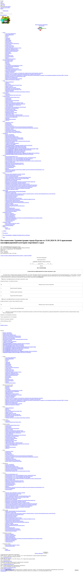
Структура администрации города (12, 97)
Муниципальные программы (11, 139)
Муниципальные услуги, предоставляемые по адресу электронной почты (20, 157)
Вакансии (7, 62)
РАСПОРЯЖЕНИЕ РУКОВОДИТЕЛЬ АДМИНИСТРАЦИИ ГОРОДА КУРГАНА (22, 153)
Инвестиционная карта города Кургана (13, 198)
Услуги (4, 155)
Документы (5, 133)
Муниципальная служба (8, 59)
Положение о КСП (9, 122)
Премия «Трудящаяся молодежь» (12, 50)
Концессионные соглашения (11, 180)
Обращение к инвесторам (10, 192)
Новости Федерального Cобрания (12, 79)
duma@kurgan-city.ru (7, 561)
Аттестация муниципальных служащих (13, 69)
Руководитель (8, 123)
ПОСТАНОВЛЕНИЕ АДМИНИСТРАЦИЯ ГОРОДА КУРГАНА (18, 145)
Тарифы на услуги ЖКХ (10, 144)
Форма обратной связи (10, 207)
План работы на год (9, 125)
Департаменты (8, 99)
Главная (4, 230)
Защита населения (9, 105)
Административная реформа (11, 110)
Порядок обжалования (10, 135)
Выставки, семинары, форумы (11, 204)
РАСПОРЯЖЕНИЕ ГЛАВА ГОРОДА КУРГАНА (15, 150)
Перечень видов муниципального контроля (14, 163)
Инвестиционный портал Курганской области (15, 205)
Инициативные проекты (10, 58)
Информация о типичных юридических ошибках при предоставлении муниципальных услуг (24, 169)
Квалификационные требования (12, 66)
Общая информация (9, 34)
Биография (7, 93)
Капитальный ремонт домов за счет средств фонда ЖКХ (17, 178)
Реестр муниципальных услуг (11, 156)
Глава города (5, 92)
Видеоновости (8, 53)
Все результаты (3, 15)
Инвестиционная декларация (11, 195)
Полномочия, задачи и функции (12, 108)
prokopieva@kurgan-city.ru (8, 564)
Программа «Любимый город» (11, 48)
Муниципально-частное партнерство (13, 210)
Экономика (7, 39)
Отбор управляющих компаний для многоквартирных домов (18, 177)
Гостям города (8, 44)
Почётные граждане (9, 45)
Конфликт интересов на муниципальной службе (15, 76)
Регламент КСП (8, 124)
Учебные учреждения (9, 71)
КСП (4, 121)
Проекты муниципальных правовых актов (14, 102)
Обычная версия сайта (5, 7)
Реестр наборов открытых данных (12, 223)
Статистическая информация (11, 116)
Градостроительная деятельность (12, 43)
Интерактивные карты (10, 224)
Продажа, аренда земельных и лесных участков (15, 173)
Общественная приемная (10, 119)
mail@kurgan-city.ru (7, 557)
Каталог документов (9, 134)
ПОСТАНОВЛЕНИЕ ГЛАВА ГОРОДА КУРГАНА (15, 147)
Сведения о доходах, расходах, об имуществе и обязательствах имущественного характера (24, 73)
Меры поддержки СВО (10, 161)
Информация (5, 10)
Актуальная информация (10, 33)
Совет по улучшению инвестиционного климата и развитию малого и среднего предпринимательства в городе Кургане (30, 193)
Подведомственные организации (12, 100)
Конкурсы (7, 63)
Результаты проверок (9, 111)
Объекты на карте (9, 101)
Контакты (7, 118)
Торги (4, 172)
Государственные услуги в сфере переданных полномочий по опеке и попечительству (23, 160)
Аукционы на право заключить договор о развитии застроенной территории (21, 184)
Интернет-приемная (9, 90)
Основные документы (10, 142)
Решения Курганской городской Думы (13, 89)
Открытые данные (7, 222)
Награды (7, 54)
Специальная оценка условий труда (12, 131)
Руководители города (9, 46)
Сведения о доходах (9, 129)
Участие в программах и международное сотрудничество (17, 115)
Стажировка (7, 64)
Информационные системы (11, 112)
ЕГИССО (7, 120)
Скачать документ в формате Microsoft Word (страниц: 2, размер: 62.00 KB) (16, 255)
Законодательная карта (10, 220)
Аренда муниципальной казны (11, 176)
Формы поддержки (9, 203)
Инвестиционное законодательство (12, 200)
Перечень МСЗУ (8, 171)
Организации (8, 41)
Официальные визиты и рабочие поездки (14, 114)
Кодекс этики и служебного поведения (13, 132)
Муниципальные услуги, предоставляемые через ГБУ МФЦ (17, 159)
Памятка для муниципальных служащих (13, 78)
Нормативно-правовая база (11, 218)
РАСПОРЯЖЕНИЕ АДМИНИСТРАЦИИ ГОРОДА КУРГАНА (18, 149)
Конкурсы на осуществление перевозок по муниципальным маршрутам (20, 181)
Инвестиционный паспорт (10, 197)
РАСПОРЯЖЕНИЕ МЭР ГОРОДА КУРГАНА (14, 152)
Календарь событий (9, 56)
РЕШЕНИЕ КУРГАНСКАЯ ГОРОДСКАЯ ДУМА (15, 146)
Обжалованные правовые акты (11, 136)
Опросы (7, 57)
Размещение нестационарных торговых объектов (15, 182)
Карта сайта (7, 228)
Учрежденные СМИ (9, 113)
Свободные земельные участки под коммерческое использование (18, 187)
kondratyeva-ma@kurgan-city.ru (9, 567)
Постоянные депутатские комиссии (12, 88)
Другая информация (9, 167)
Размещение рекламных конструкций (13, 179)
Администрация (6, 96)
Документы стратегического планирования (14, 138)
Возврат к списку (4, 325)
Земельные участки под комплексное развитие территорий (17, 188)
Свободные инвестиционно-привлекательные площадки (17, 202)
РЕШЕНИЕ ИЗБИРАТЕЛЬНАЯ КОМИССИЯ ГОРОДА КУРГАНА (19, 154)
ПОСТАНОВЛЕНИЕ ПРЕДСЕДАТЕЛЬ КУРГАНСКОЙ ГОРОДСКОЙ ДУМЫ (21, 148)
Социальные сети (9, 221)
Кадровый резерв (9, 61)
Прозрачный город (9, 55)
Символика (7, 38)
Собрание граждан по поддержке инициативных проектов (17, 91)
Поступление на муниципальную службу (13, 65)
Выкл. (9, 6)
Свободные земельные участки (11, 189)
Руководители (8, 98)
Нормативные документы (10, 130)
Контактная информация (10, 70)
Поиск (4, 226)
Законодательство (9, 67)
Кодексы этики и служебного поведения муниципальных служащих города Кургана (22, 74)
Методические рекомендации (11, 77)
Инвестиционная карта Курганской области (14, 194)
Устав (6, 36)
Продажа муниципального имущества (13, 175)
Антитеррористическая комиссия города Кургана (15, 107)
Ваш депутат (8, 84)
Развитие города (8, 42)
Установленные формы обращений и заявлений (15, 103)
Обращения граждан (7, 212)
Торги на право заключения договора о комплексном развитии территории (21, 186)
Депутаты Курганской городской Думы (13, 85)
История (7, 35)
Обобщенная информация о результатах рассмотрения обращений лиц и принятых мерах (23, 217)
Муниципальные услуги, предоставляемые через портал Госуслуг (19, 158)
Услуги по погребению (10, 170)
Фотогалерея (8, 52)
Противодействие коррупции (11, 51)
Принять (76, 570)
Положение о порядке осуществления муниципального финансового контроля (21, 127)
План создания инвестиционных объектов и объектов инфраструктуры (20, 199)
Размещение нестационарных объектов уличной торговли (17, 183)
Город (4, 32)
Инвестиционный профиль (11, 211)
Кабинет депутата (9, 86)
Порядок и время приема (10, 214)
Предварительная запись (10, 166)
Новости (7, 82)
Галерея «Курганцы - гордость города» (13, 47)
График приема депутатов (10, 87)
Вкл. (7, 6)
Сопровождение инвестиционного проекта (14, 201)
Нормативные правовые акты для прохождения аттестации (17, 141)
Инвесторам (5, 190)
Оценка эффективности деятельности (13, 104)
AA (1, 4)
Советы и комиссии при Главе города (13, 95)
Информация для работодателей (12, 68)
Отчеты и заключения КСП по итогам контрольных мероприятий (19, 126)
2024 (4, 237)
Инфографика (8, 40)
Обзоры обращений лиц (10, 216)
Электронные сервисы (10, 165)
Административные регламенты (12, 143)
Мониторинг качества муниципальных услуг (14, 164)
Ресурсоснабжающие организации (12, 209)
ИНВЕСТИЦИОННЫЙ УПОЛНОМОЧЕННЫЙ (15, 191)
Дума (4, 80)
